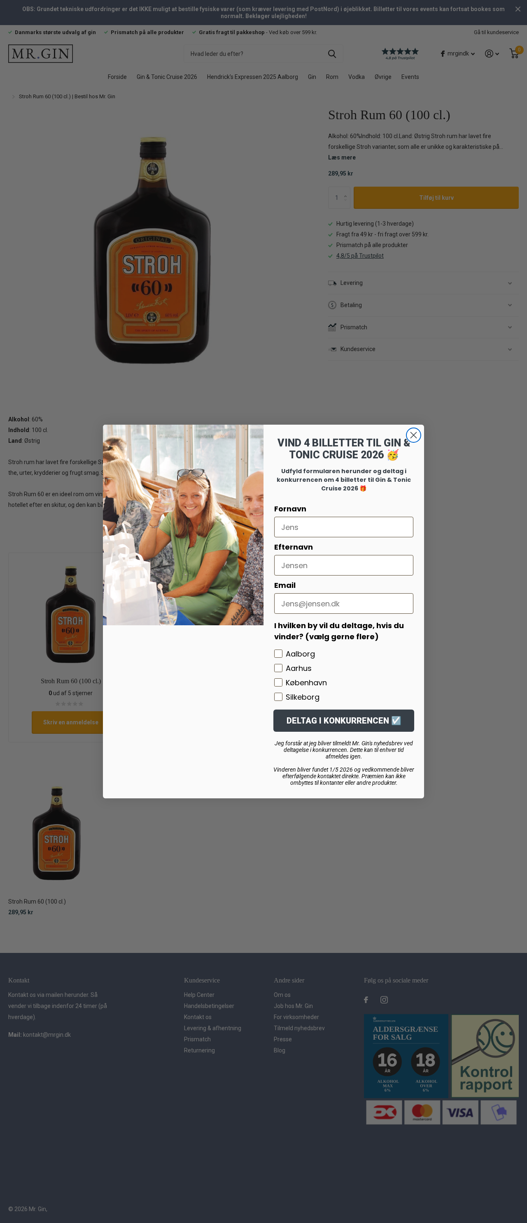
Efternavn (293, 547)
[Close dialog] (413, 435)
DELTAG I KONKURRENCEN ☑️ (344, 721)
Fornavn (290, 509)
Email (285, 585)
